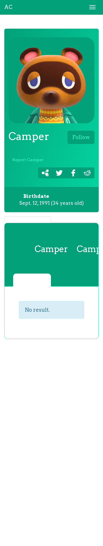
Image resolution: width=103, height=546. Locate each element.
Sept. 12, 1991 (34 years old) (51, 199)
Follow (81, 137)
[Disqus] (51, 437)
